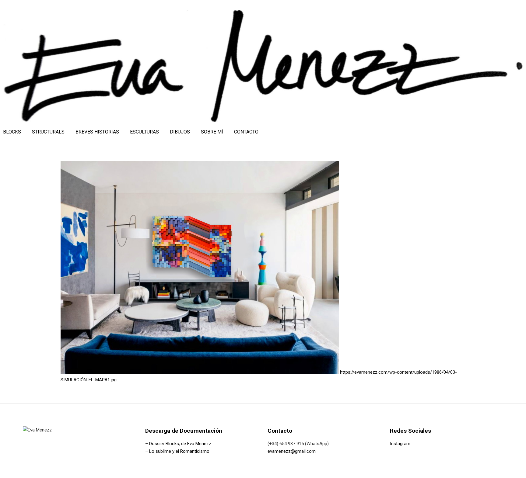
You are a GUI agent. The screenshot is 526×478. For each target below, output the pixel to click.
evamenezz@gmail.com (292, 451)
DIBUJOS (180, 132)
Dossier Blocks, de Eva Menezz (180, 443)
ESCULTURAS (144, 132)
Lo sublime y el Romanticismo (179, 451)
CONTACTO (246, 132)
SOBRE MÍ (212, 132)
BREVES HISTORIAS (97, 132)
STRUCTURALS (48, 132)
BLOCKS (12, 132)
